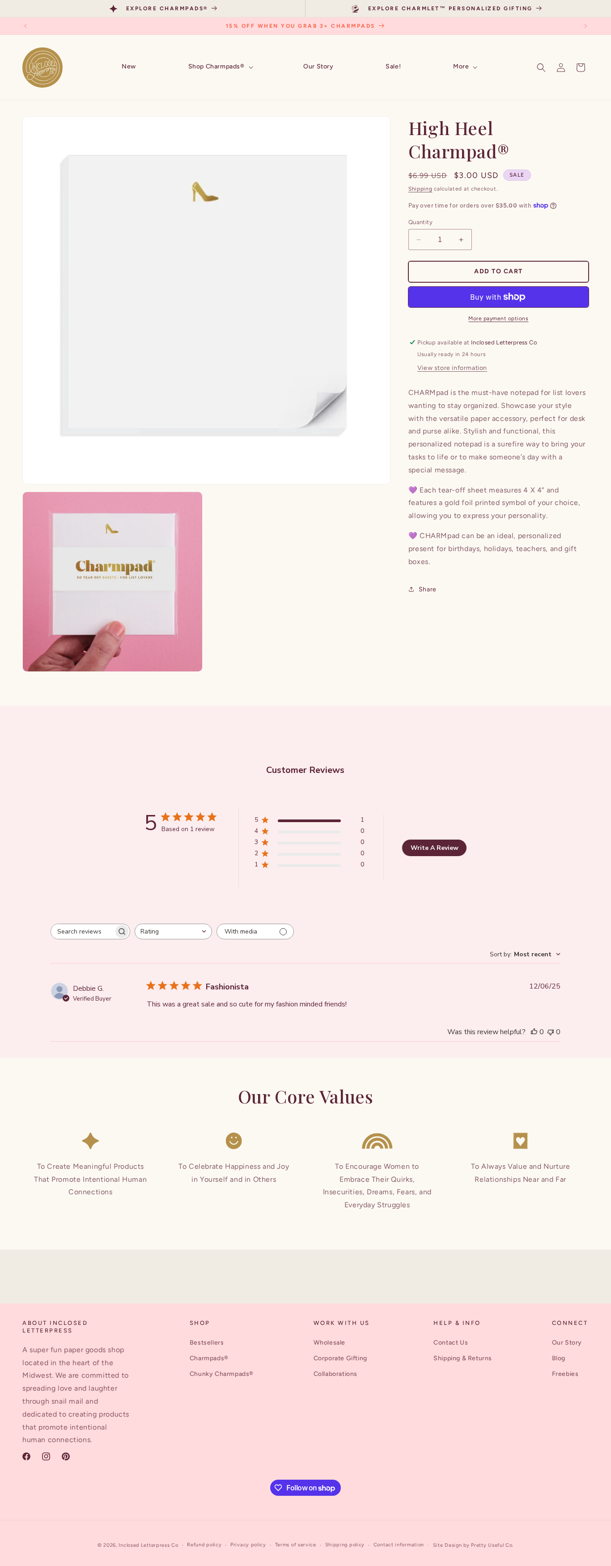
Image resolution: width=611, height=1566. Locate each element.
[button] (220, 67)
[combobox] (173, 931)
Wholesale (329, 1342)
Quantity (420, 222)
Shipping (420, 189)
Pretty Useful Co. (492, 1545)
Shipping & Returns (462, 1358)
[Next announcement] (585, 25)
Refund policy (204, 1545)
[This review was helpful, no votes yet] (534, 1032)
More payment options (498, 318)
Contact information (398, 1545)
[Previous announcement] (25, 25)
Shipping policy (345, 1545)
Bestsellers (207, 1342)
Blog (558, 1358)
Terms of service (295, 1545)
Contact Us (450, 1342)
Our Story (567, 1342)
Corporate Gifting (340, 1358)
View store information (452, 368)
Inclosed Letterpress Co (148, 1545)
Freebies (565, 1374)
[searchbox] (82, 931)
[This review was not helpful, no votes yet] (550, 1032)
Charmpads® (209, 1358)
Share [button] (428, 589)
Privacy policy (248, 1545)
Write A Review (434, 848)
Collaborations (335, 1374)
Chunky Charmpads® (222, 1374)
